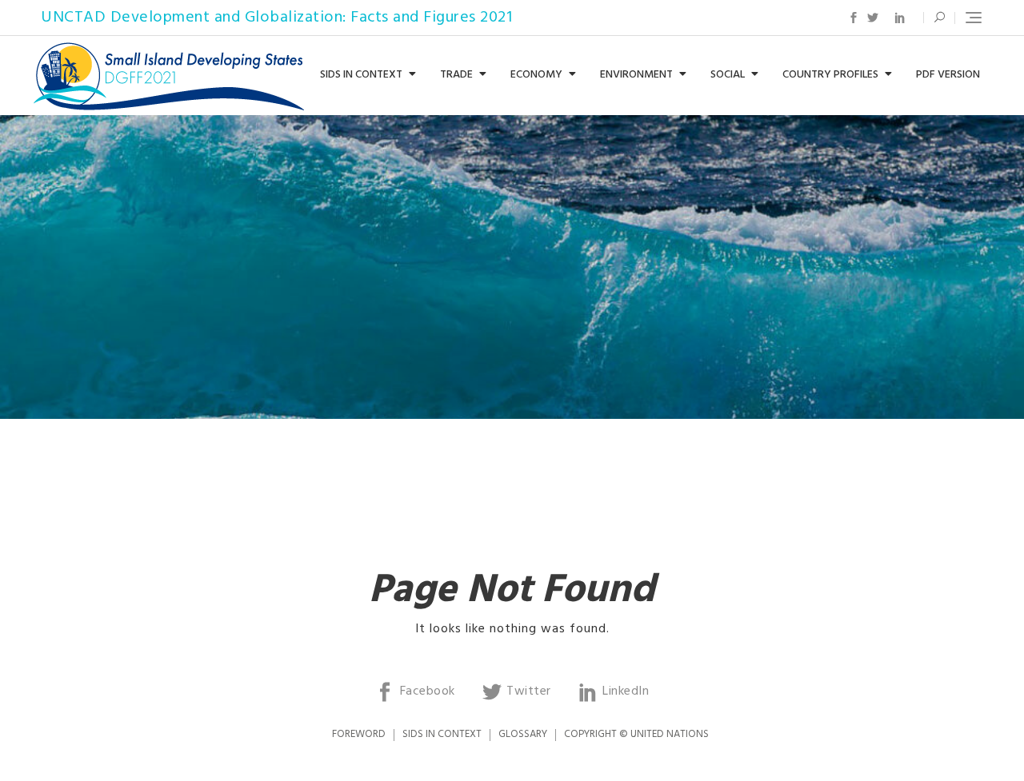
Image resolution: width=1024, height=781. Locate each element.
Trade (456, 75)
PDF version (948, 75)
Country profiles (830, 75)
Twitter (872, 17)
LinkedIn (900, 17)
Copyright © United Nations (636, 734)
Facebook (853, 17)
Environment (636, 75)
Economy (536, 75)
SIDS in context (361, 75)
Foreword (359, 734)
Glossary (522, 734)
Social (727, 75)
